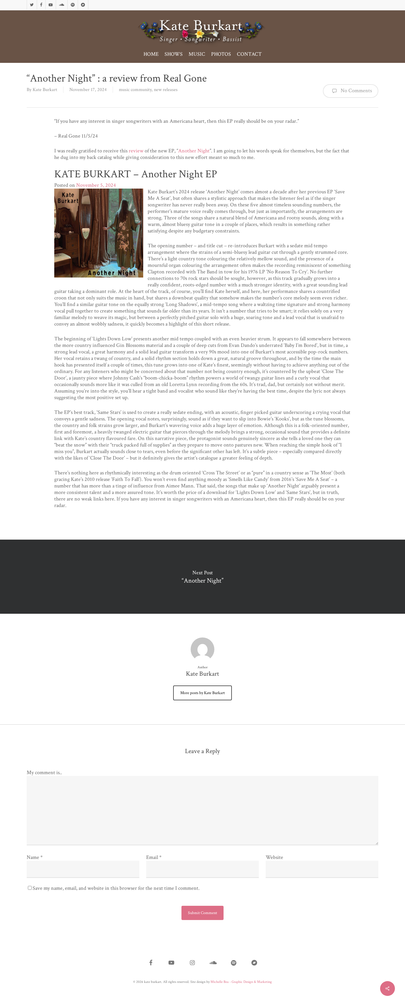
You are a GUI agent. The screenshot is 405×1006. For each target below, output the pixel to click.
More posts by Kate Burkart (202, 693)
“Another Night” (202, 577)
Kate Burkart (45, 90)
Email (154, 857)
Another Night (194, 150)
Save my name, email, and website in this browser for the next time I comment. (116, 888)
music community (135, 90)
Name (35, 857)
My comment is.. (44, 772)
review (136, 150)
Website (274, 857)
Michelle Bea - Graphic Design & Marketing (241, 982)
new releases (166, 90)
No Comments (355, 90)
